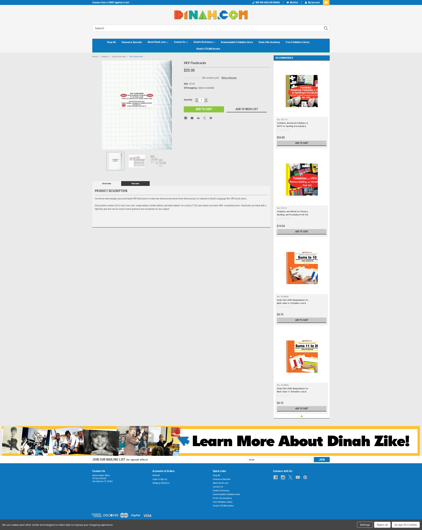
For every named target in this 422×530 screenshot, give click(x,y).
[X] (204, 118)
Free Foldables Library (297, 42)
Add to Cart (301, 143)
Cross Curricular (119, 57)
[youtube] (298, 477)
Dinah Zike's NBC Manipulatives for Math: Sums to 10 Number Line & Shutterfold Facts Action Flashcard (293, 302)
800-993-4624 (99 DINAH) (268, 2)
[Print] (198, 118)
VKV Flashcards (136, 57)
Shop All (111, 42)
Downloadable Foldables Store (237, 42)
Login (154, 479)
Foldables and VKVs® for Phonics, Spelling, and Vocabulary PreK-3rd (292, 213)
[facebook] (275, 477)
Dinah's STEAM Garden (208, 48)
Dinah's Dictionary (203, 42)
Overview (106, 183)
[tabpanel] (301, 105)
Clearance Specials (131, 42)
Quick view (301, 114)
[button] (211, 441)
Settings (365, 525)
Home (95, 57)
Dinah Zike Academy (269, 42)
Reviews (135, 183)
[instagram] (283, 477)
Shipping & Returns (160, 483)
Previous (95, 105)
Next (178, 105)
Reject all (382, 525)
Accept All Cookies (405, 525)
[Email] (192, 118)
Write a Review (229, 77)
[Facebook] (185, 118)
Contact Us (180, 42)
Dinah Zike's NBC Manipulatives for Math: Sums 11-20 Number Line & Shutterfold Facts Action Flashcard (293, 390)
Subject (104, 57)
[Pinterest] (211, 118)
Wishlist (294, 2)
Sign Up (163, 479)
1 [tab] (302, 416)
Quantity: (188, 99)
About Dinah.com (157, 42)
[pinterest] (305, 477)
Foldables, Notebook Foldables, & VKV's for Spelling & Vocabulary (292, 124)
